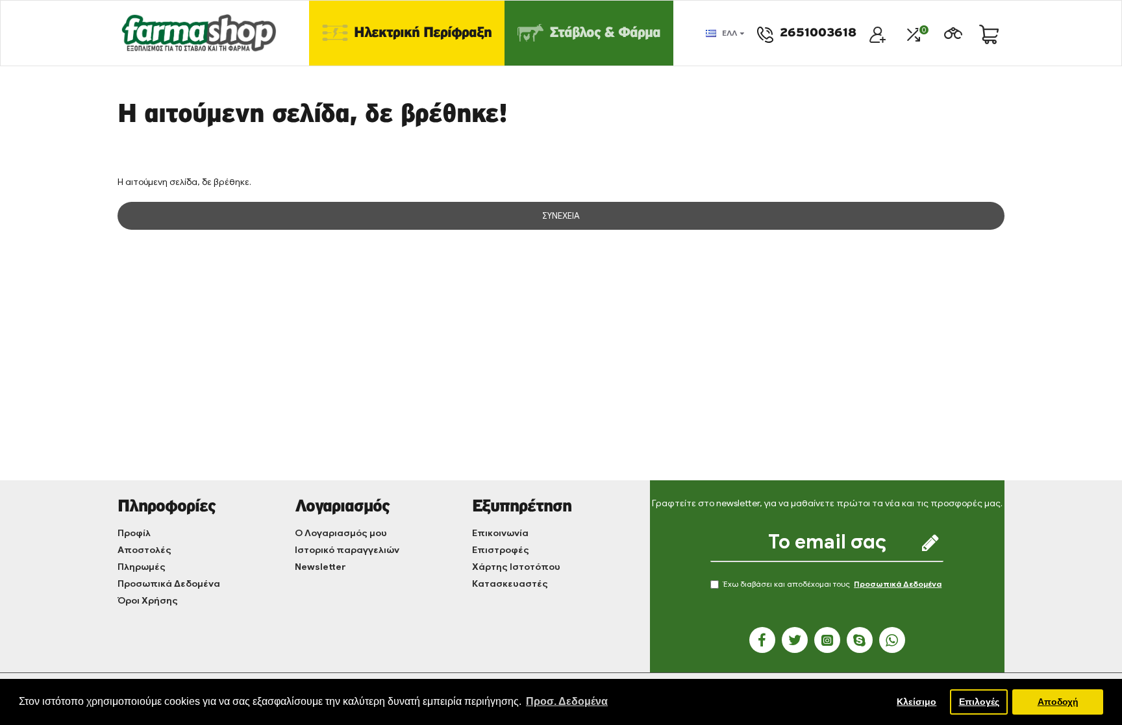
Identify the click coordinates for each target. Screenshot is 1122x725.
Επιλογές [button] (979, 701)
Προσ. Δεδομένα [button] (567, 701)
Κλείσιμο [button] (916, 701)
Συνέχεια (561, 215)
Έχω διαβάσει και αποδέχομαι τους (832, 584)
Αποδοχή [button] (1058, 701)
